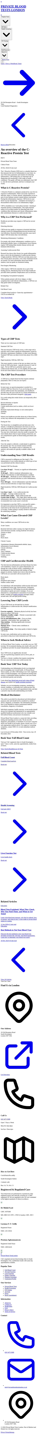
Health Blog (8, 1306)
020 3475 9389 (5, 1119)
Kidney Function (10, 1275)
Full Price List (5, 50)
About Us (4, 52)
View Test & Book (6, 749)
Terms (7, 1432)
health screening (18, 594)
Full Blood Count (10, 1270)
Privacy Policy (9, 1310)
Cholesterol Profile (10, 1279)
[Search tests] (1, 60)
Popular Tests (5, 17)
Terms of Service (10, 1311)
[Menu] (3, 62)
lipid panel (28, 394)
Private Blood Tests (11, 1286)
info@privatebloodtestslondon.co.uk (16, 1387)
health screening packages (24, 682)
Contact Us (8, 1304)
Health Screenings (10, 1288)
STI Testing (5, 41)
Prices (6, 1293)
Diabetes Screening (11, 1277)
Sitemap (11, 1432)
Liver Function (9, 1273)
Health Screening (6, 29)
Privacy (3, 1432)
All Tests (4, 27)
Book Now (5, 59)
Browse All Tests (17, 749)
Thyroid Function (10, 1272)
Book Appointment (10, 1295)
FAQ (6, 1308)
